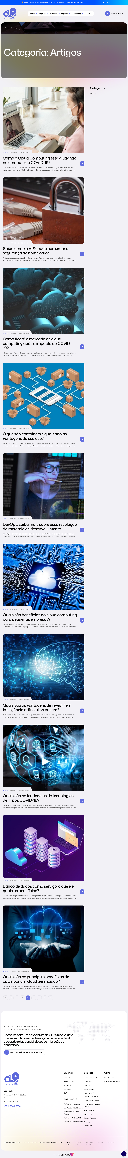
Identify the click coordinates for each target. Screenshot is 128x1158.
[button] (115, 13)
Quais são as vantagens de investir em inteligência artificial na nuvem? (37, 707)
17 (33, 998)
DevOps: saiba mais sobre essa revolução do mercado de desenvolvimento (40, 527)
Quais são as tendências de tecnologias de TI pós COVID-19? (38, 798)
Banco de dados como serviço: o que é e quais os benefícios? (38, 888)
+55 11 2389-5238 (12, 1106)
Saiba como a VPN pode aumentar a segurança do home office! (35, 251)
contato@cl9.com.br (11, 1102)
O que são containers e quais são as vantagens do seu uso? (35, 436)
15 (22, 998)
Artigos (5, 152)
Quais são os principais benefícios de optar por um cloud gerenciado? (36, 979)
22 (45, 998)
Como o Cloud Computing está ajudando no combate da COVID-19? (39, 160)
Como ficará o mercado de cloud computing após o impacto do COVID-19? (37, 343)
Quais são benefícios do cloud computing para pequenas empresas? (40, 617)
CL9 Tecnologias (23, 152)
